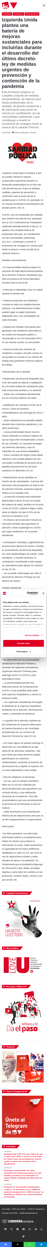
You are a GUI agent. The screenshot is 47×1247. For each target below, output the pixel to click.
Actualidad (7, 14)
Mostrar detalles (32, 635)
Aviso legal (6, 1209)
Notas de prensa (32, 14)
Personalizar (22, 651)
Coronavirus (18, 14)
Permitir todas (23, 643)
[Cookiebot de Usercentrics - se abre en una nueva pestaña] (28, 593)
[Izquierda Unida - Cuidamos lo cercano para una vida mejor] (9, 5)
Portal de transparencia (36, 1209)
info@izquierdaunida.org (28, 1213)
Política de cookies (19, 1209)
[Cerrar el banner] (43, 593)
